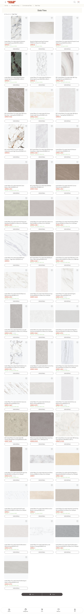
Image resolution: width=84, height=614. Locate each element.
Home (6, 5)
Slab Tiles (37, 5)
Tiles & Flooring (15, 5)
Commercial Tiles (27, 5)
